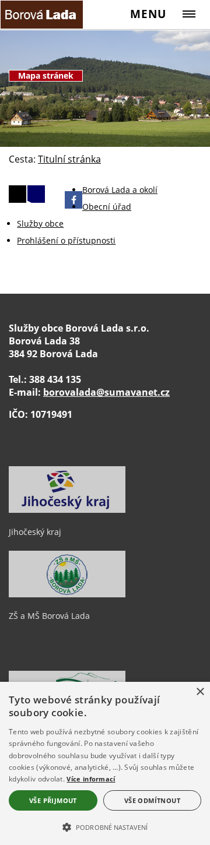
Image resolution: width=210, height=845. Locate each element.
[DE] (17, 194)
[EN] (36, 194)
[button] (105, 826)
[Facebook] (73, 200)
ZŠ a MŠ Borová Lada (49, 615)
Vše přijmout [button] (53, 800)
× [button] (199, 692)
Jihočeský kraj (35, 531)
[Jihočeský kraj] (67, 510)
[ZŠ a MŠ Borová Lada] (67, 594)
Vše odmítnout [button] (152, 800)
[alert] (105, 763)
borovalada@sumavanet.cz (106, 392)
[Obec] (43, 14)
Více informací (90, 778)
